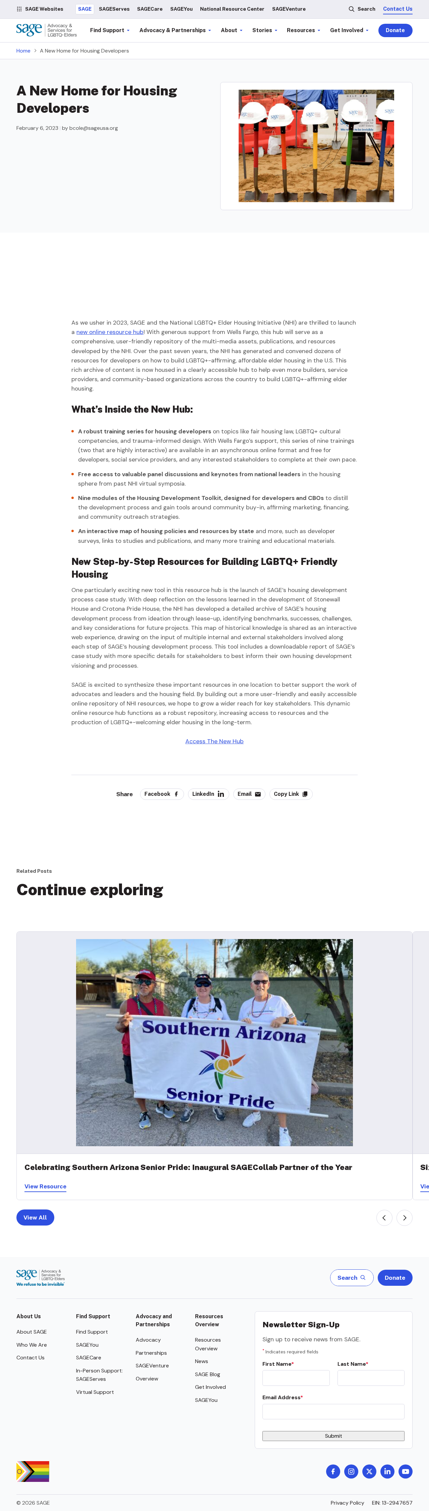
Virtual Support (95, 1392)
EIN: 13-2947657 (392, 1502)
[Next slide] (404, 1218)
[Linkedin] (387, 1471)
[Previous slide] (384, 1218)
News (201, 1361)
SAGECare (88, 1357)
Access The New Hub (214, 741)
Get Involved (210, 1387)
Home (23, 50)
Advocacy (148, 1339)
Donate (395, 30)
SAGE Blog (207, 1374)
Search (366, 9)
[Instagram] (351, 1471)
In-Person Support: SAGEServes (99, 1375)
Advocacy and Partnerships (154, 1320)
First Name (276, 1363)
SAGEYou (87, 1344)
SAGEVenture (152, 1365)
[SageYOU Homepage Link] (46, 30)
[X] (369, 1471)
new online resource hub (109, 332)
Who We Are (31, 1344)
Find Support (93, 1316)
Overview (147, 1378)
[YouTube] (406, 1471)
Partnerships (151, 1352)
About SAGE (31, 1331)
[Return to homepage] (40, 1278)
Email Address (281, 1397)
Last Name (352, 1363)
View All (35, 1217)
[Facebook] (333, 1471)
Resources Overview (209, 1320)
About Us (28, 1316)
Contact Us (398, 9)
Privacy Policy (347, 1502)
